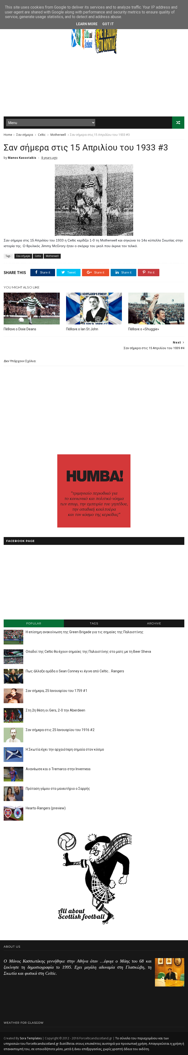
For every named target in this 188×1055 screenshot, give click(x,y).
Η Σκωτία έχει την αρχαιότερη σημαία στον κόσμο (65, 749)
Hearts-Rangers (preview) (46, 808)
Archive (154, 623)
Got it (108, 24)
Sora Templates (31, 1038)
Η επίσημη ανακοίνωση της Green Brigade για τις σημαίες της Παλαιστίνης (84, 632)
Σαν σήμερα (24, 135)
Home (8, 135)
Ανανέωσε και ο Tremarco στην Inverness (58, 769)
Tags (94, 623)
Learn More (86, 24)
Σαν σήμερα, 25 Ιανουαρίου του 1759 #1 (56, 691)
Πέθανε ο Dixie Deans (20, 329)
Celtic (42, 135)
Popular (33, 623)
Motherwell (58, 135)
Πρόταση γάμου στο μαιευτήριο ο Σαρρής (58, 789)
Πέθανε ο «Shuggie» (143, 329)
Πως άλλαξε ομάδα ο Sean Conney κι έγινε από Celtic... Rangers (75, 671)
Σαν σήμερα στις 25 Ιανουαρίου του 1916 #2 (60, 730)
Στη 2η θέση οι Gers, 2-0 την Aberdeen (55, 710)
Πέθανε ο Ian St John (82, 329)
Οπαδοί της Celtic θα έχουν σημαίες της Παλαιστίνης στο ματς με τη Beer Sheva (88, 652)
